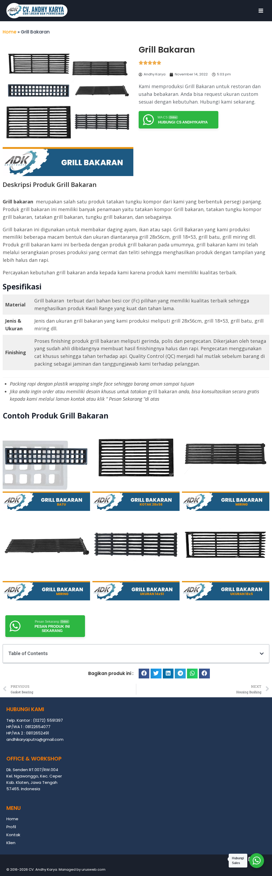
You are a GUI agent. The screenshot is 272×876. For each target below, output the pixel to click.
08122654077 (37, 726)
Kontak (13, 834)
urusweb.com (93, 869)
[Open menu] (261, 10)
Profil (11, 827)
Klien (10, 842)
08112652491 (37, 733)
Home (9, 32)
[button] (262, 653)
